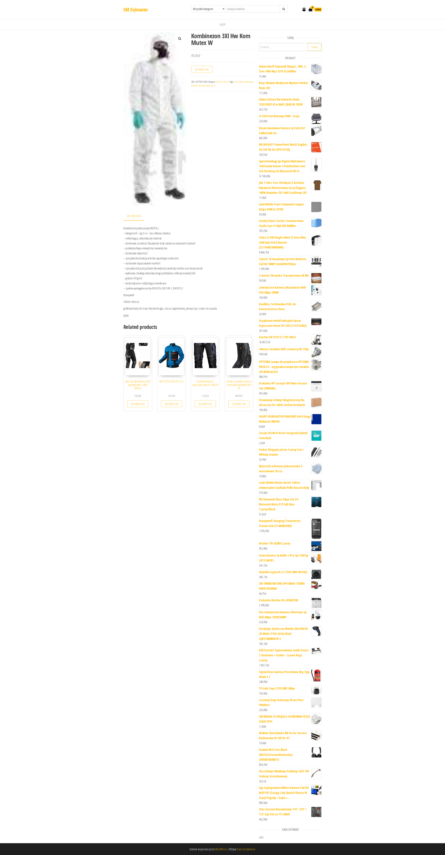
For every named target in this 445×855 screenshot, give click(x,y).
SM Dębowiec (135, 9)
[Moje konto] (304, 9)
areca (236, 81)
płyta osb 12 (211, 85)
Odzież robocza (222, 81)
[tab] (136, 216)
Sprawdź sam (202, 69)
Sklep (222, 24)
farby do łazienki (198, 85)
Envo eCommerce (246, 849)
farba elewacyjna (246, 81)
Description (134, 216)
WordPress (221, 849)
